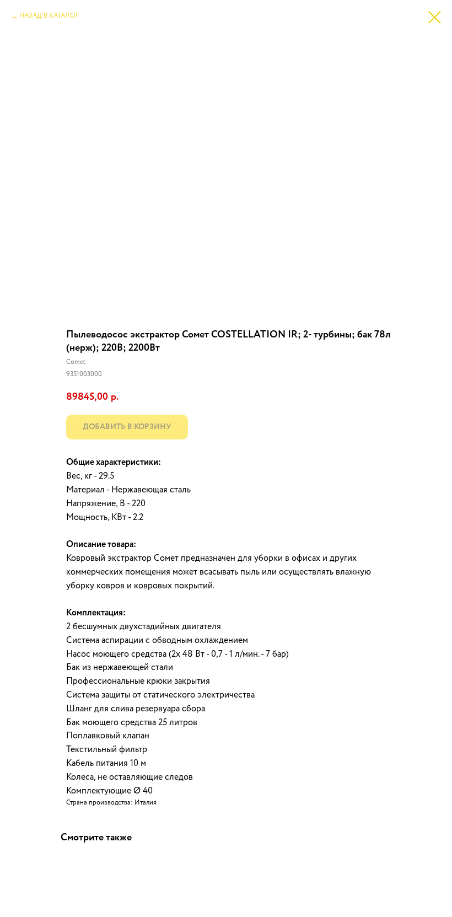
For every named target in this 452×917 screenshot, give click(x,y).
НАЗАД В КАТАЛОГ (49, 16)
